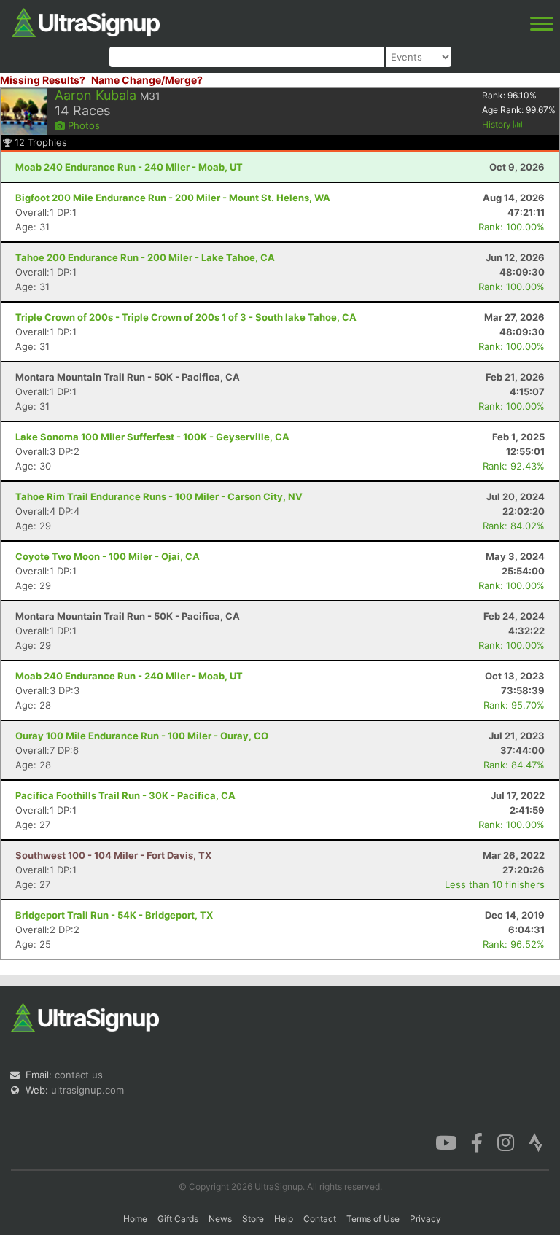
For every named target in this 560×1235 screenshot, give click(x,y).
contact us (79, 1074)
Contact (319, 1218)
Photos (82, 125)
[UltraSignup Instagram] (505, 1142)
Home (135, 1218)
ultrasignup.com (87, 1090)
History (497, 124)
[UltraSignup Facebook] (477, 1142)
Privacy (425, 1218)
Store (253, 1218)
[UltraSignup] (86, 21)
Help (283, 1218)
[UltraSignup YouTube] (445, 1142)
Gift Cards (178, 1218)
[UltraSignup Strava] (536, 1142)
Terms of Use (373, 1218)
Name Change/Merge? (147, 80)
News (220, 1218)
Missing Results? (42, 80)
